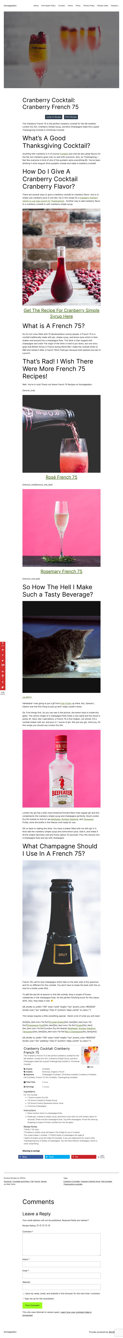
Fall (32, 1181)
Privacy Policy (89, 6)
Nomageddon (10, 5)
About (36, 6)
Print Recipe (71, 117)
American (8, 1181)
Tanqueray (88, 819)
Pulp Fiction (65, 703)
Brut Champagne (74, 1031)
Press (78, 6)
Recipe (44, 1181)
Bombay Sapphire (70, 819)
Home (70, 6)
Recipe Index (102, 6)
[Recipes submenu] (118, 5)
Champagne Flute (35, 1025)
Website (26, 1282)
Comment (27, 1231)
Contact (61, 6)
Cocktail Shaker (56, 1022)
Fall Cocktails (106, 1181)
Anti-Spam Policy (48, 6)
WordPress (114, 1332)
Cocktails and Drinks (21, 1181)
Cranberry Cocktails (71, 1181)
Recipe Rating (29, 1225)
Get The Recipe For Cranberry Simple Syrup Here (61, 313)
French (37, 1181)
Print (91, 1067)
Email (25, 1270)
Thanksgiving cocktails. (73, 1184)
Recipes (114, 6)
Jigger (79, 1025)
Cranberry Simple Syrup (90, 1181)
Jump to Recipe (53, 117)
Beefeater (55, 819)
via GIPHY (27, 697)
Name (26, 1259)
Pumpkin (64, 154)
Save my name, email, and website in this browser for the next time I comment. (62, 1293)
